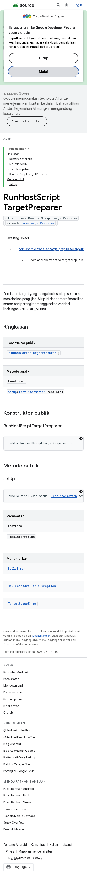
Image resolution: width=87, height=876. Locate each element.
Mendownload (13, 685)
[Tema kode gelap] (80, 438)
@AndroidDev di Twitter (19, 737)
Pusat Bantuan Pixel (16, 795)
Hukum (54, 844)
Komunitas (38, 844)
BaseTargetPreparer (37, 223)
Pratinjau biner (12, 692)
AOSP (7, 138)
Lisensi (67, 844)
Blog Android (12, 744)
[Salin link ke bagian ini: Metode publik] (43, 466)
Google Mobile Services (19, 816)
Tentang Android (15, 844)
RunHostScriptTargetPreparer (32, 353)
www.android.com (16, 809)
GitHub (8, 712)
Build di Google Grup (17, 764)
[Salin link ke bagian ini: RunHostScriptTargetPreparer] (65, 426)
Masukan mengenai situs (35, 851)
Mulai (43, 72)
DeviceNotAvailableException (32, 586)
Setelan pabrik (12, 699)
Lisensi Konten (41, 635)
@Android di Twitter (16, 730)
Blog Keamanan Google (19, 751)
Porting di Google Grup (18, 771)
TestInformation (32, 392)
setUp (12, 392)
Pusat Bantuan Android (18, 789)
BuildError (16, 568)
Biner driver (11, 706)
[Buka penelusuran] (58, 5)
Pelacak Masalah (14, 829)
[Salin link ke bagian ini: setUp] (19, 479)
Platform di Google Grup (19, 757)
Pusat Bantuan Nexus (17, 802)
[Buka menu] (7, 5)
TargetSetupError (22, 604)
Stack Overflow (13, 822)
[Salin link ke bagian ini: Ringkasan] (32, 327)
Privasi (10, 851)
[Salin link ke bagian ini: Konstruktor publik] (53, 413)
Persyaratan (11, 679)
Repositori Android (15, 672)
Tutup (44, 58)
